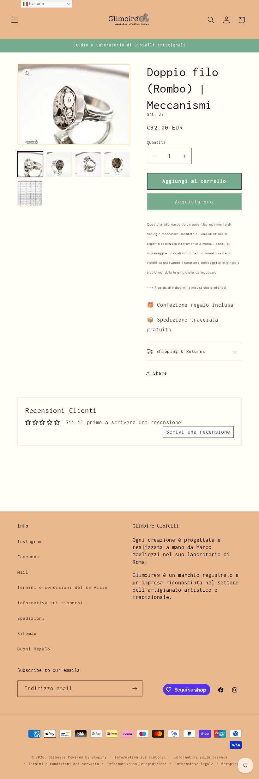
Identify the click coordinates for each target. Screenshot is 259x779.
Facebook (28, 556)
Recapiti (229, 764)
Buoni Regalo (33, 648)
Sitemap (27, 633)
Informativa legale (194, 764)
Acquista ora (194, 201)
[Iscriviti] (134, 688)
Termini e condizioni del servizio (62, 587)
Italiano (36, 3)
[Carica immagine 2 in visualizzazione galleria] (59, 164)
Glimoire (57, 757)
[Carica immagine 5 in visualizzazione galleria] (30, 193)
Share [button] (160, 373)
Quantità (156, 142)
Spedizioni (31, 618)
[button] (14, 19)
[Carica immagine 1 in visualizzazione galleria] (30, 164)
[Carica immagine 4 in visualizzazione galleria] (117, 164)
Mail (22, 572)
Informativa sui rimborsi (50, 602)
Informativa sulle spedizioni (137, 764)
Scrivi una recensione (198, 432)
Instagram (29, 541)
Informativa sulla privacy (200, 757)
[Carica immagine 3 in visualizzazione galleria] (88, 164)
